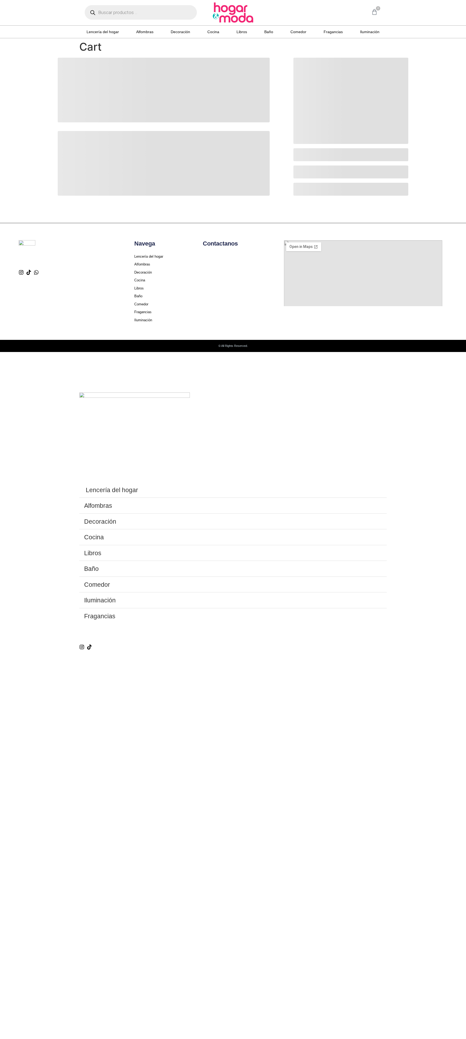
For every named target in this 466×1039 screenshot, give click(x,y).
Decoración (180, 32)
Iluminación (369, 32)
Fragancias (333, 32)
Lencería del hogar (103, 32)
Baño (268, 32)
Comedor (298, 32)
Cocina (213, 32)
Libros (242, 32)
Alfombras (144, 32)
